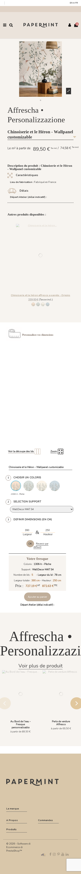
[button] (40, 100)
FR (76, 2)
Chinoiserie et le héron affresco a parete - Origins (40, 295)
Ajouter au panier (37, 597)
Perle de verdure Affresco (61, 723)
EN (71, 2)
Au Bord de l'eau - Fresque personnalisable (20, 724)
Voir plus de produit (40, 665)
